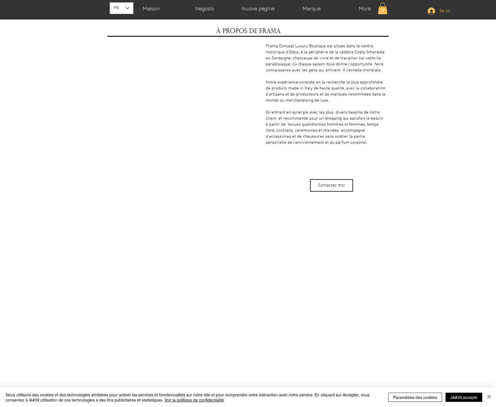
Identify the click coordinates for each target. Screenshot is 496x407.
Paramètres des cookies (415, 397)
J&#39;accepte (463, 397)
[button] (383, 8)
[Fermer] (489, 397)
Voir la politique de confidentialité (194, 400)
